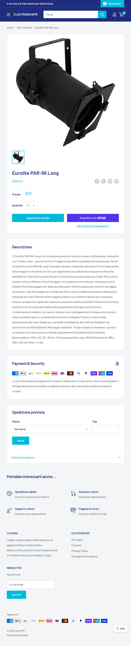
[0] (121, 14)
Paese (16, 421)
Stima (20, 440)
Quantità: (17, 205)
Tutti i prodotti (24, 27)
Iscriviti (16, 594)
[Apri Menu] (8, 14)
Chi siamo (77, 539)
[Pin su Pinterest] (103, 181)
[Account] (114, 14)
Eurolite (17, 181)
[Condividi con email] (116, 181)
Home (10, 27)
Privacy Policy (79, 550)
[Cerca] (102, 14)
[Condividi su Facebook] (97, 181)
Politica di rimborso (22, 457)
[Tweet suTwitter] (110, 181)
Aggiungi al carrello (38, 217)
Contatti (76, 545)
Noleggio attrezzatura (84, 556)
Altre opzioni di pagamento (93, 225)
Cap (94, 421)
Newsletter (115, 3)
